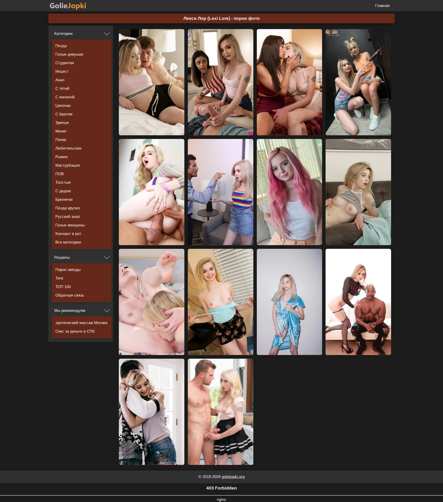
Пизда (61, 46)
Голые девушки (69, 54)
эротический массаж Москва (81, 323)
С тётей (62, 88)
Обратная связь (69, 295)
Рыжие (61, 157)
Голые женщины (70, 225)
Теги (59, 278)
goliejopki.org (233, 477)
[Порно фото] (71, 5)
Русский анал (67, 216)
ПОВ (59, 174)
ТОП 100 (63, 287)
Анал (59, 80)
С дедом (63, 191)
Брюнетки (64, 199)
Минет (61, 131)
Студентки (64, 63)
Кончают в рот (68, 233)
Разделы (62, 257)
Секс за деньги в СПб (75, 331)
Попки (60, 140)
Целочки (63, 105)
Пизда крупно (67, 208)
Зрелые (62, 122)
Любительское (68, 148)
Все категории (68, 242)
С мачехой (65, 97)
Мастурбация (67, 165)
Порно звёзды (68, 270)
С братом (63, 114)
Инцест (62, 71)
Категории (63, 33)
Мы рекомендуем (69, 310)
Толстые (63, 182)
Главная (382, 5)
